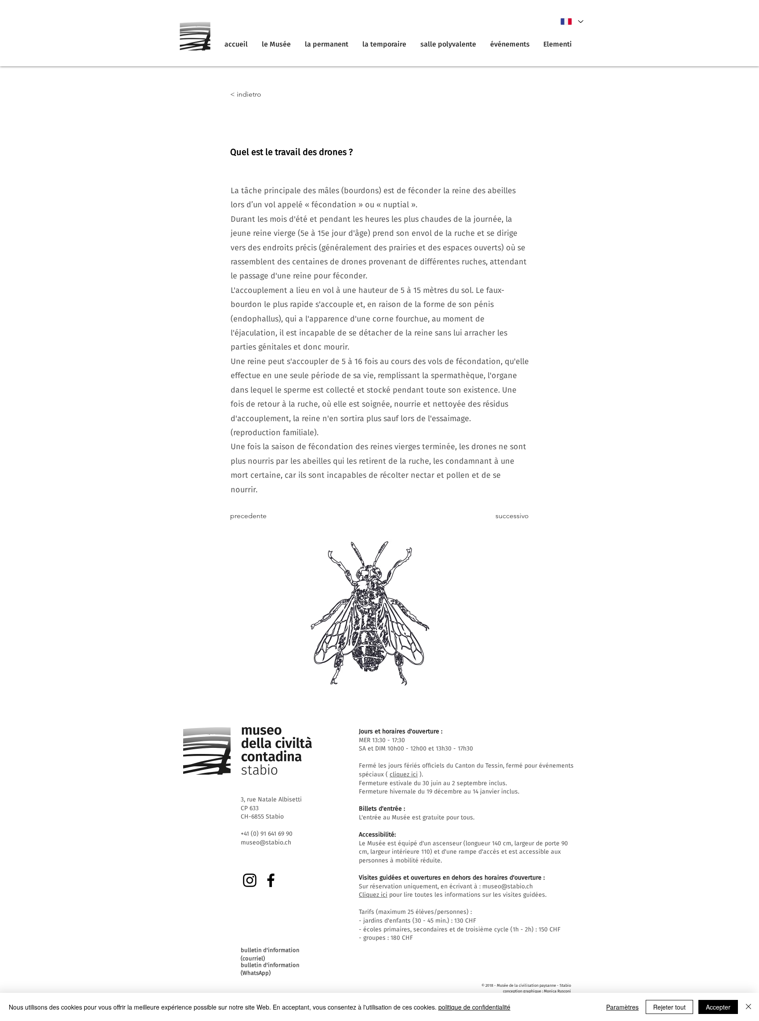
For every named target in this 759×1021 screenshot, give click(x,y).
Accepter (718, 1007)
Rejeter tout (669, 1007)
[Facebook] (271, 880)
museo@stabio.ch (507, 886)
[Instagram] (250, 880)
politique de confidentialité (474, 1007)
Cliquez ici (373, 894)
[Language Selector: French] (571, 21)
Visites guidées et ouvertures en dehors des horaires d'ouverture (450, 877)
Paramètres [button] (622, 1007)
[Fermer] (748, 1007)
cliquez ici (404, 774)
